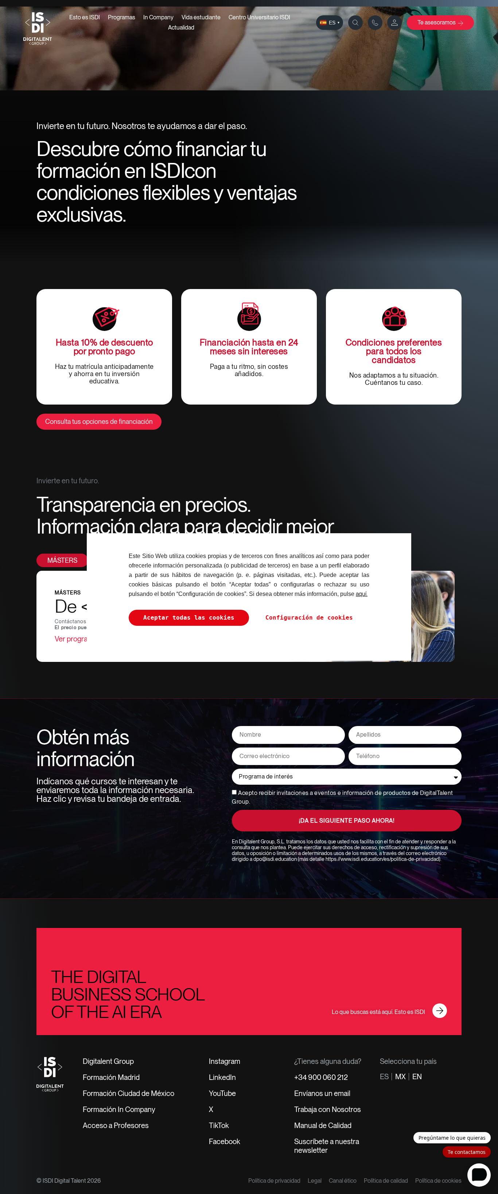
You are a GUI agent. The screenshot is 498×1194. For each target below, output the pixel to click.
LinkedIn (222, 1077)
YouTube (222, 1093)
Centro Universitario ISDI (259, 17)
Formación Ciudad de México (128, 1093)
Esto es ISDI (84, 17)
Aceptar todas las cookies (188, 617)
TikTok (219, 1125)
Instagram (224, 1061)
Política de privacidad (274, 1180)
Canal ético (343, 1180)
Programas (121, 17)
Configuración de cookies (309, 617)
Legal (315, 1180)
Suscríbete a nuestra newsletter (326, 1146)
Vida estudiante (201, 17)
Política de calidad (386, 1180)
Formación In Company (119, 1109)
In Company (158, 17)
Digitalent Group (108, 1061)
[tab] (62, 560)
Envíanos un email (322, 1093)
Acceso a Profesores (116, 1125)
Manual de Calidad (322, 1125)
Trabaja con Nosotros (327, 1109)
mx (400, 1076)
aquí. (361, 593)
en (417, 1076)
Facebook (224, 1141)
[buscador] (355, 22)
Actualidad (181, 27)
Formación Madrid (111, 1077)
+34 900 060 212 (321, 1077)
